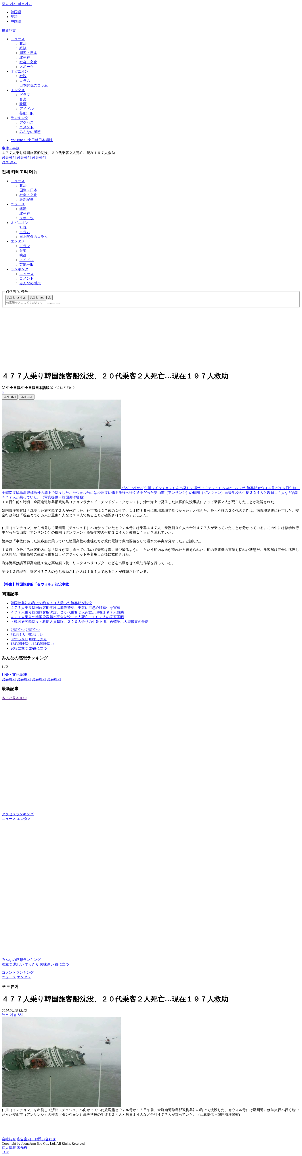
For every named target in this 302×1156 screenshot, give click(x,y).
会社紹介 (9, 1139)
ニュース (18, 39)
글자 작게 (10, 396)
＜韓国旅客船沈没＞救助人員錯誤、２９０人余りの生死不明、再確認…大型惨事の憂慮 (80, 621)
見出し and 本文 (40, 297)
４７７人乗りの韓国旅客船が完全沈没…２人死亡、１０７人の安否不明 (67, 617)
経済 (23, 48)
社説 (23, 76)
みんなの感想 (30, 132)
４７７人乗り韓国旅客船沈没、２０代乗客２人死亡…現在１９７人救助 (67, 612)
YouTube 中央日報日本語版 (32, 140)
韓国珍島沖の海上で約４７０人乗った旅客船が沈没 (51, 603)
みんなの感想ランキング (21, 960)
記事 (14, 674)
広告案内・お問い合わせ (36, 1139)
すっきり (32, 964)
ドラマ (24, 94)
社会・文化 (28, 62)
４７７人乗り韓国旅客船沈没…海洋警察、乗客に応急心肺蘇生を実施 (65, 608)
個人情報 (9, 1148)
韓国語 (16, 12)
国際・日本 (28, 53)
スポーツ (26, 67)
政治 (23, 43)
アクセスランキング (18, 814)
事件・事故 (10, 148)
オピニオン (19, 71)
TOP (5, 1152)
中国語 (16, 21)
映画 (23, 104)
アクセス (26, 122)
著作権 (22, 1148)
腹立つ (7, 964)
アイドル (26, 108)
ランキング (19, 118)
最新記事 (9, 31)
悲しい (18, 964)
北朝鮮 (24, 57)
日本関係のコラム (33, 85)
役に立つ (62, 964)
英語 (14, 17)
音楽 (23, 99)
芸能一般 (26, 113)
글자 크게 (26, 396)
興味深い (47, 964)
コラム (24, 81)
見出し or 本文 (16, 297)
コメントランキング (18, 972)
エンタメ (18, 90)
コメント (26, 127)
